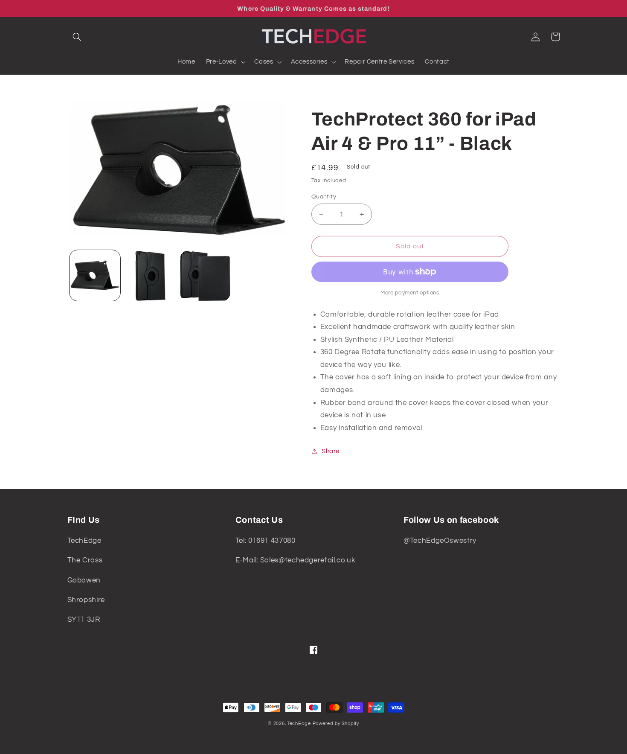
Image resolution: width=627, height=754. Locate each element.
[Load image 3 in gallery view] (205, 275)
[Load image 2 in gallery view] (150, 275)
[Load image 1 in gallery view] (95, 275)
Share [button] (331, 451)
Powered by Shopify (336, 723)
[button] (77, 37)
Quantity (323, 197)
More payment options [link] (409, 293)
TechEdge (299, 723)
